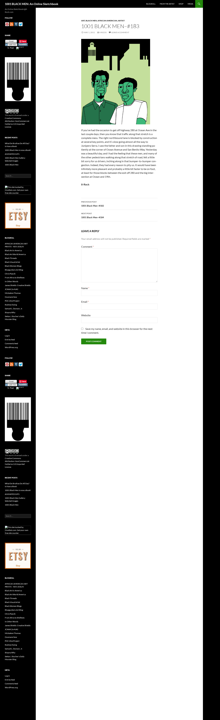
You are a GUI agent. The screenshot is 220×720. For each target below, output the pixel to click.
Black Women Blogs (13, 266)
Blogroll (151, 4)
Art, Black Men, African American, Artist (103, 20)
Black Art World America (15, 254)
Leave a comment (120, 32)
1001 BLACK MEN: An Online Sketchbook (31, 4)
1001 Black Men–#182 (92, 204)
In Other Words (11, 281)
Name (85, 288)
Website (86, 315)
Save (24, 41)
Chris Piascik (10, 273)
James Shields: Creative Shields (17, 285)
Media (190, 4)
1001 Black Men (12, 164)
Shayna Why (10, 312)
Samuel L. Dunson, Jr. (14, 308)
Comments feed (11, 343)
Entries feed (10, 339)
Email (85, 301)
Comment (87, 246)
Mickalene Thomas (13, 293)
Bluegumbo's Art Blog (14, 270)
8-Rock (103, 32)
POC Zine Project (12, 301)
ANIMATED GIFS (12, 154)
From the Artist (167, 4)
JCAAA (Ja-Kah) (11, 289)
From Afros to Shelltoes (14, 277)
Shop (181, 4)
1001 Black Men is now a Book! (18, 150)
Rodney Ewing (11, 304)
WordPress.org (11, 347)
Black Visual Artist (12, 262)
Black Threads (11, 258)
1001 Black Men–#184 (92, 215)
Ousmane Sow (11, 297)
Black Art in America (13, 250)
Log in (7, 335)
